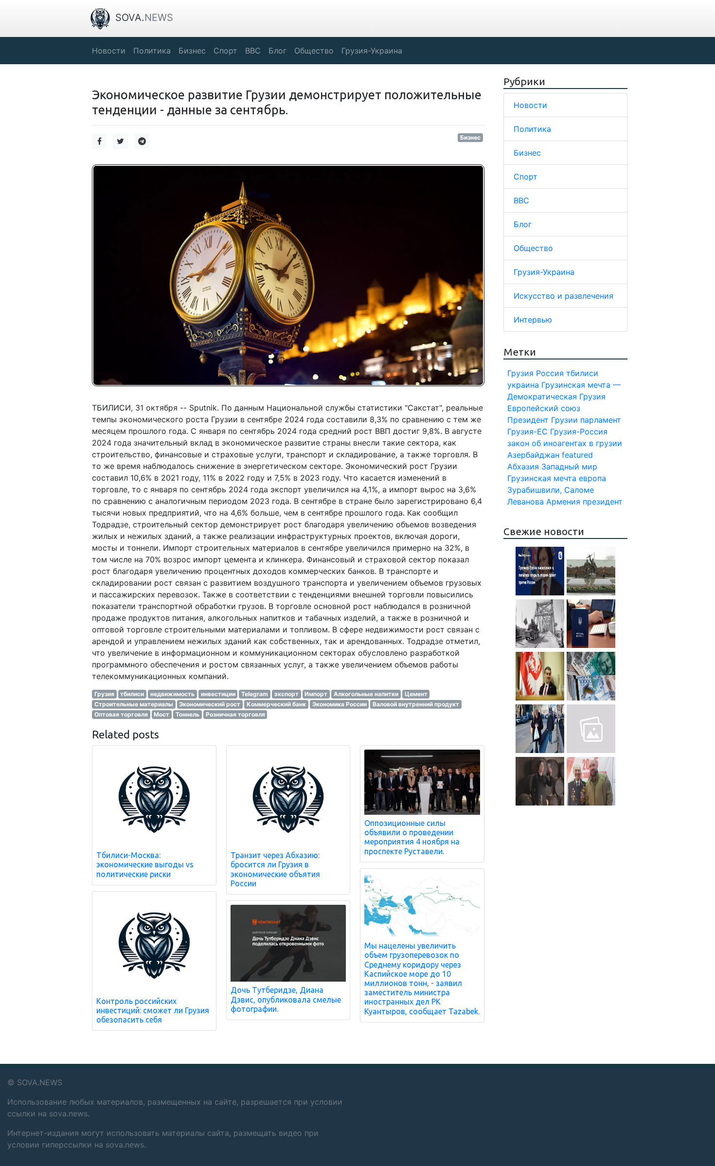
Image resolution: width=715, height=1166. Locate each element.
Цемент (416, 694)
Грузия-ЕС (527, 431)
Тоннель (187, 714)
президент (603, 501)
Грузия (104, 694)
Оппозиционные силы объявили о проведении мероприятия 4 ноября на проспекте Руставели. (412, 837)
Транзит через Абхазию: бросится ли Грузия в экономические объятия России (275, 869)
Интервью (533, 319)
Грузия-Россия (579, 431)
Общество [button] (314, 50)
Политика (532, 129)
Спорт (525, 176)
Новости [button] (108, 50)
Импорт (315, 694)
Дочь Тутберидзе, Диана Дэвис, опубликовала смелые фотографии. (286, 999)
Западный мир (569, 466)
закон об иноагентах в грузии (564, 443)
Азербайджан (533, 455)
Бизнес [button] (192, 50)
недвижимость (172, 694)
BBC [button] (253, 50)
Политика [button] (152, 50)
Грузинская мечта (541, 478)
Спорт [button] (225, 50)
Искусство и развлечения (563, 296)
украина (523, 385)
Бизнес (470, 137)
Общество (533, 248)
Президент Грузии (542, 420)
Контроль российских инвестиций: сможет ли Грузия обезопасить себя (152, 1010)
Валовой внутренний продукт (416, 704)
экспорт (286, 694)
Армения (563, 501)
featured (577, 455)
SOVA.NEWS (39, 1082)
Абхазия (523, 466)
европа (592, 478)
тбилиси (132, 694)
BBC (521, 200)
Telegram (254, 694)
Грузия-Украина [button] (371, 50)
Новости (530, 105)
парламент (600, 420)
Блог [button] (277, 50)
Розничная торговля (235, 714)
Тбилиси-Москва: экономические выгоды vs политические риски (145, 864)
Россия (550, 373)
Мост (161, 714)
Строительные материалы (133, 704)
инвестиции (218, 694)
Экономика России (339, 704)
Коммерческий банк (276, 704)
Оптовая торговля (121, 714)
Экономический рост (209, 704)
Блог (523, 224)
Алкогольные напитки (366, 694)
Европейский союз (543, 408)
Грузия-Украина (544, 272)
